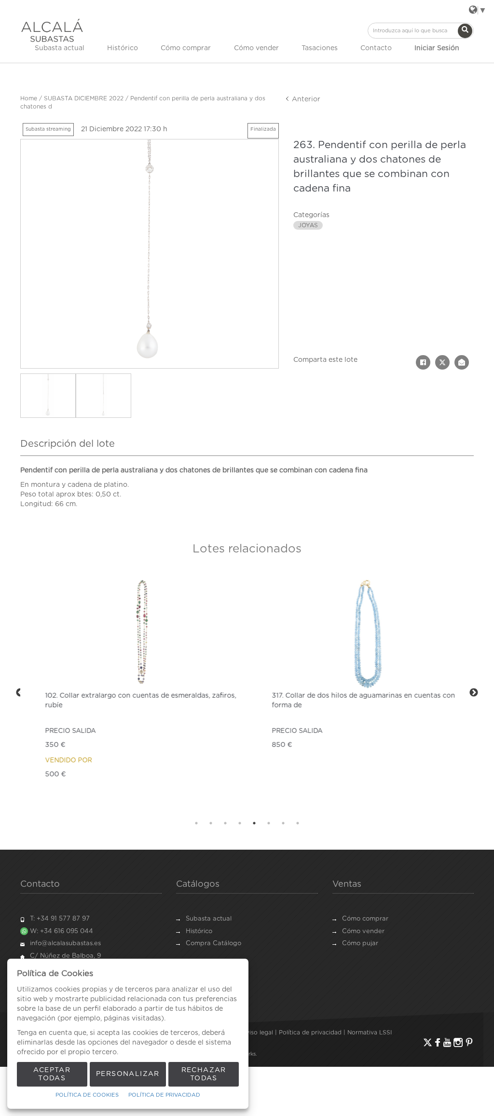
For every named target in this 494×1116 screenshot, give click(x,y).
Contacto (376, 48)
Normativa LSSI (369, 1032)
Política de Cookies (87, 1095)
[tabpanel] (133, 693)
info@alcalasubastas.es (65, 943)
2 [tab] (211, 823)
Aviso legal (257, 1032)
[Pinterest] (469, 1042)
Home (28, 98)
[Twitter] (427, 1042)
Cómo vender (256, 48)
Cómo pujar (360, 943)
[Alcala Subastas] (52, 30)
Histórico (122, 48)
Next (474, 693)
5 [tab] (254, 823)
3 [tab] (225, 823)
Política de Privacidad (164, 1095)
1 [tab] (196, 823)
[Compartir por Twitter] (442, 362)
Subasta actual (59, 48)
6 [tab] (269, 823)
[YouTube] (447, 1042)
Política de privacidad (310, 1032)
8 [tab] (297, 823)
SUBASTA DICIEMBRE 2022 (84, 98)
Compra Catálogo (213, 943)
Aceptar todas (51, 1074)
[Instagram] (458, 1042)
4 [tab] (240, 823)
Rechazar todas (203, 1074)
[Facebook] (437, 1042)
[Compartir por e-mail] (461, 362)
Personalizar (128, 1074)
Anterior (305, 99)
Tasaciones (320, 48)
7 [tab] (283, 823)
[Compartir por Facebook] (423, 362)
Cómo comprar (186, 48)
